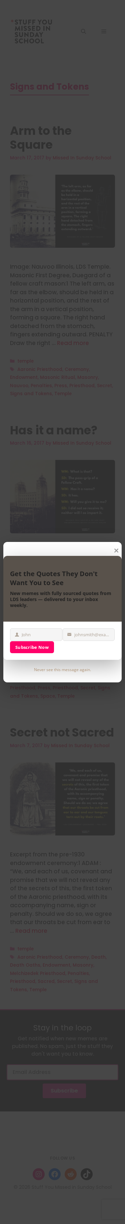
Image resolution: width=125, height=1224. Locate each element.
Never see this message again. (62, 669)
